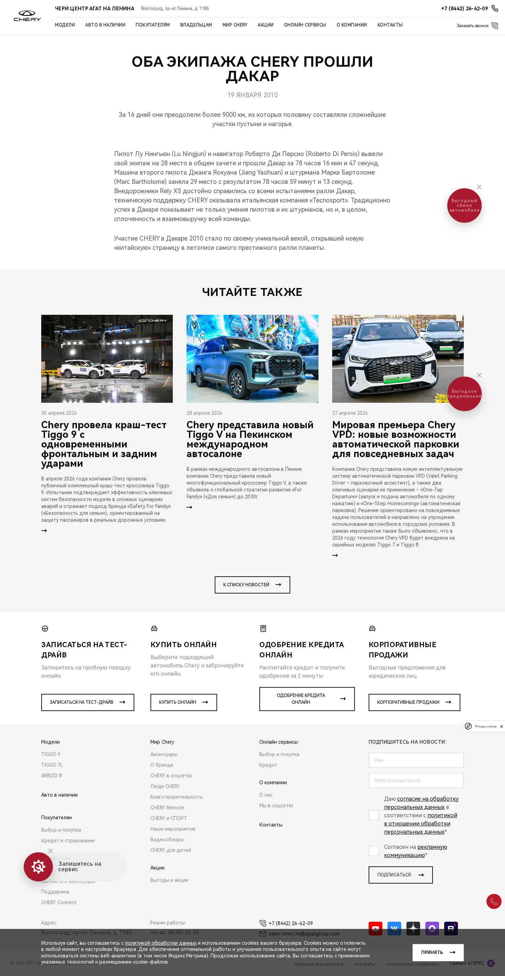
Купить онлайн (177, 702)
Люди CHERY (165, 786)
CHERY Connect (59, 902)
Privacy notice (485, 726)
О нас (265, 795)
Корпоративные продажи (408, 702)
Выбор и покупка (61, 830)
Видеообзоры (167, 839)
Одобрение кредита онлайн (301, 699)
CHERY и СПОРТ (168, 818)
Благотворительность (176, 797)
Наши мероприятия (172, 829)
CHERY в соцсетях (171, 775)
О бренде (161, 765)
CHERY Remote (167, 807)
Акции (266, 25)
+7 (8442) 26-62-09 (291, 923)
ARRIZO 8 (51, 775)
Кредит (268, 765)
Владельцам (196, 25)
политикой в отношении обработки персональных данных (420, 823)
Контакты (390, 25)
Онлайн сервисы (305, 25)
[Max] (432, 928)
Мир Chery (235, 25)
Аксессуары (164, 754)
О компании (352, 25)
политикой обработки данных (161, 943)
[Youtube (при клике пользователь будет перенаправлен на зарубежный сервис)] (375, 928)
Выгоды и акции (169, 880)
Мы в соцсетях (276, 805)
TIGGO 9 (50, 754)
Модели (65, 25)
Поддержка (55, 892)
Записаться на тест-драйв (81, 702)
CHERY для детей (170, 850)
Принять (432, 952)
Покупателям (153, 25)
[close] (501, 726)
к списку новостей (246, 585)
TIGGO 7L (52, 765)
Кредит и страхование (68, 840)
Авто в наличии (105, 25)
